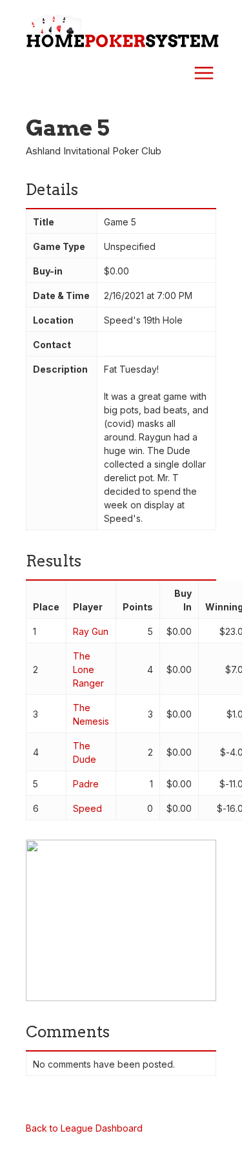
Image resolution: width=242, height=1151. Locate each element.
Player (88, 606)
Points (138, 606)
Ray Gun (90, 631)
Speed (87, 808)
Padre (86, 783)
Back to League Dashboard (84, 1128)
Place (46, 606)
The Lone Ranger (88, 669)
